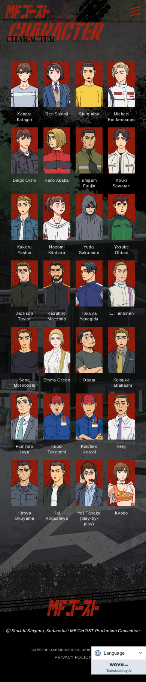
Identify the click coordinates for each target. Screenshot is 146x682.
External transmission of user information (73, 649)
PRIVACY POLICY (73, 657)
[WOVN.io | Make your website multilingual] (119, 663)
